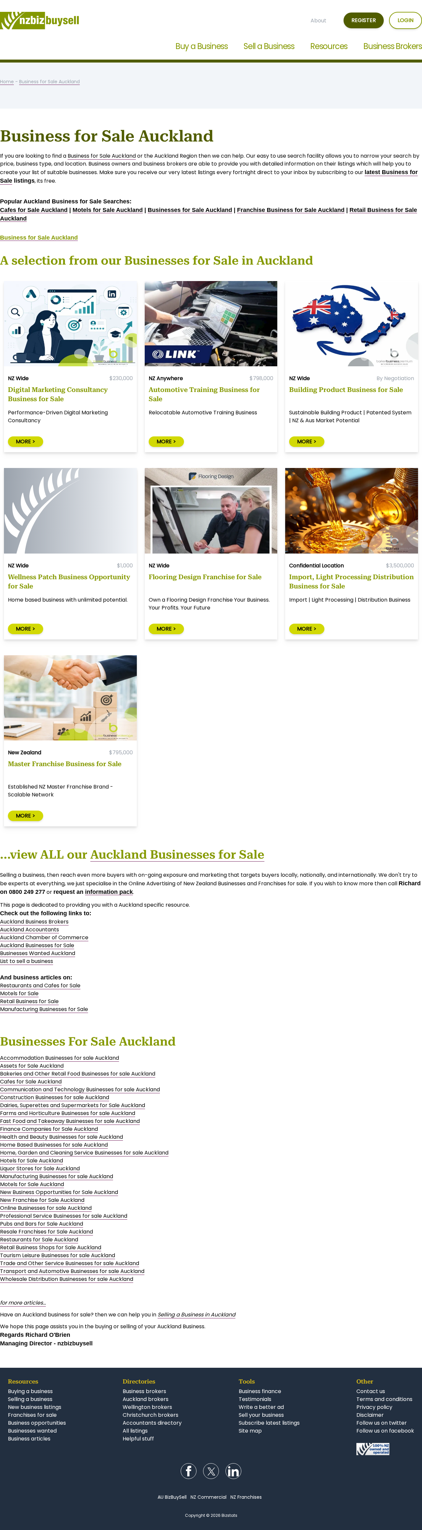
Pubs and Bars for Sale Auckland (41, 1224)
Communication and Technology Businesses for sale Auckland (80, 1089)
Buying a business (30, 1391)
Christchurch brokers (150, 1415)
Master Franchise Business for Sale (64, 764)
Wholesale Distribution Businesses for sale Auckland (66, 1279)
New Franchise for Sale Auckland (42, 1200)
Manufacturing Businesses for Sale (44, 1009)
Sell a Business (269, 46)
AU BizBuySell (172, 1497)
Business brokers (144, 1391)
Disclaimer (370, 1415)
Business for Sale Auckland (49, 81)
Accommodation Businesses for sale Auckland (59, 1058)
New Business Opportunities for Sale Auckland (59, 1192)
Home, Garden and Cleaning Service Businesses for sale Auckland (84, 1152)
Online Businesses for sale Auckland (46, 1208)
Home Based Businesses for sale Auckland (54, 1145)
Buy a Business (201, 46)
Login (405, 20)
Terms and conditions (384, 1399)
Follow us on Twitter (211, 1471)
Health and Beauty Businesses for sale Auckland (61, 1137)
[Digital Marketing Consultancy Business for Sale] (70, 325)
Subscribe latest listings (269, 1423)
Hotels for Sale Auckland (31, 1160)
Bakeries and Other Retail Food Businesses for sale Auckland (77, 1073)
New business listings (34, 1407)
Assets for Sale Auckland (32, 1066)
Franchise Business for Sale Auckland (291, 210)
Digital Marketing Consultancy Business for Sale (58, 394)
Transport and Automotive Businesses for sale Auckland (72, 1271)
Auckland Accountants (29, 929)
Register (363, 20)
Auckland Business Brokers (34, 921)
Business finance (260, 1391)
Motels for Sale (19, 993)
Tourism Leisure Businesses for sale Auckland (57, 1255)
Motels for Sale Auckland (108, 210)
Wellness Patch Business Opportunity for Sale (69, 581)
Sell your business (261, 1415)
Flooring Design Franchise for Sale (205, 577)
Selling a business (30, 1399)
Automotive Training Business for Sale (204, 394)
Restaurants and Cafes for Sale (40, 985)
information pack (109, 892)
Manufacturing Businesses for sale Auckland (56, 1176)
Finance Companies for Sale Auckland (49, 1129)
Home (7, 81)
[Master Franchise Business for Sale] (70, 699)
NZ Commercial (208, 1497)
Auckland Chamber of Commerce (44, 937)
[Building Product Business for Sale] (351, 325)
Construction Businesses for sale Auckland (54, 1097)
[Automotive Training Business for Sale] (211, 325)
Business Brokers (392, 46)
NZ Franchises (246, 1497)
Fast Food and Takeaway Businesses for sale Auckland (70, 1121)
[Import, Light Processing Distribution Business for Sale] (351, 512)
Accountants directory (152, 1423)
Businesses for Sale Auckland (190, 210)
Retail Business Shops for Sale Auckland (50, 1247)
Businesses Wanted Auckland (37, 953)
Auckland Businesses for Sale (177, 855)
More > (25, 441)
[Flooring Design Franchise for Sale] (211, 512)
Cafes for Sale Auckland (34, 210)
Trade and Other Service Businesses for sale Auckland (69, 1263)
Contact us (370, 1391)
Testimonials (255, 1399)
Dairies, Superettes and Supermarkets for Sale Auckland (72, 1105)
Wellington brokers (147, 1407)
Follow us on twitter (381, 1423)
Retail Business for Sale (29, 1001)
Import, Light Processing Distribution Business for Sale (351, 581)
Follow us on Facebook (188, 1471)
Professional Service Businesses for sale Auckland (63, 1216)
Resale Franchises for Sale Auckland (46, 1231)
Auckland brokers (145, 1399)
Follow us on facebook (385, 1431)
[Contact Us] (385, 1449)
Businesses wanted (32, 1431)
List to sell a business (26, 961)
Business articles (29, 1438)
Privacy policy (374, 1407)
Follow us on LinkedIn (233, 1471)
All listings (135, 1431)
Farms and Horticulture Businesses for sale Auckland (67, 1113)
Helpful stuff (138, 1438)
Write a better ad (261, 1407)
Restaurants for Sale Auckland (39, 1239)
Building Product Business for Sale (346, 390)
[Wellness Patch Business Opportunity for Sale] (70, 512)
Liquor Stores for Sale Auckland (40, 1168)
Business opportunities (37, 1423)
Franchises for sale (32, 1415)
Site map (250, 1431)
